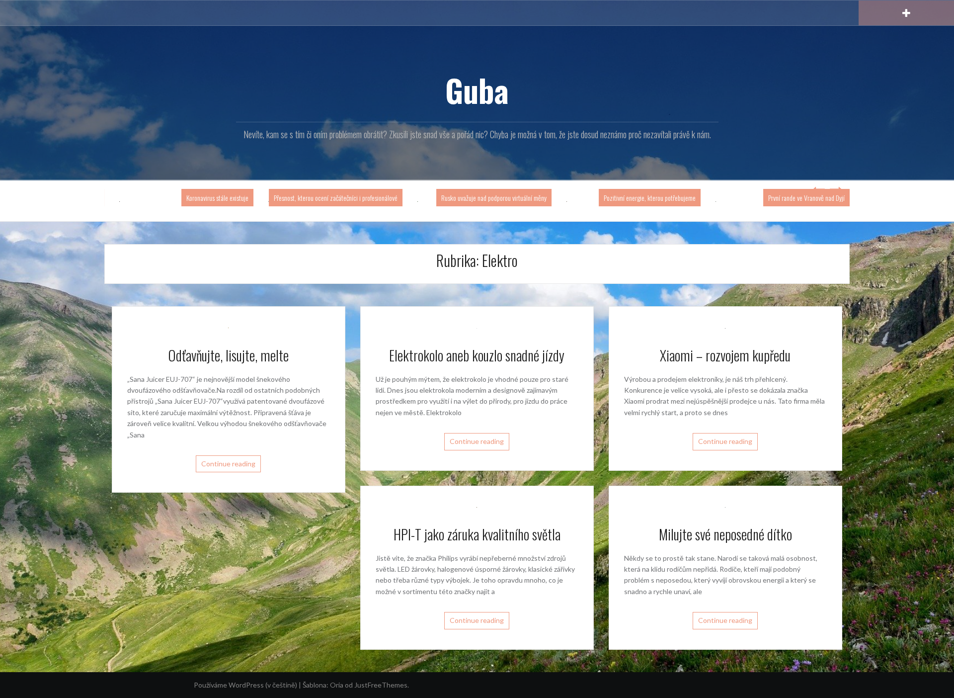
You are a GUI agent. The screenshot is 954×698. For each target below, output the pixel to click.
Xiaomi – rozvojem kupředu (725, 355)
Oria (336, 685)
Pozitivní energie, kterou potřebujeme (791, 197)
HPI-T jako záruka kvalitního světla (477, 534)
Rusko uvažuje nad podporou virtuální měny (635, 197)
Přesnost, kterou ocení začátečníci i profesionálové (477, 197)
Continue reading (228, 463)
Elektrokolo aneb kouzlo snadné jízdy (476, 355)
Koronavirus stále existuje (359, 197)
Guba (477, 90)
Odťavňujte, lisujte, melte (228, 355)
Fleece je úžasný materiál (210, 197)
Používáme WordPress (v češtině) (245, 685)
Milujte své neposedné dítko (725, 534)
